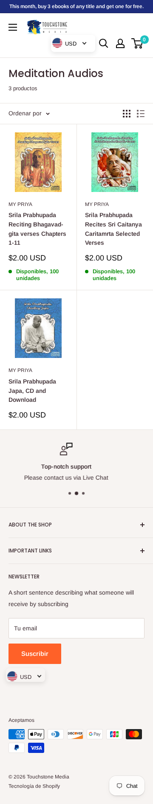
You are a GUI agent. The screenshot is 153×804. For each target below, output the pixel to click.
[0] (137, 43)
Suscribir (34, 653)
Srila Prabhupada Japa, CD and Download (32, 390)
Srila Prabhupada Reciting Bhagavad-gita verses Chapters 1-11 (37, 229)
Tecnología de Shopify (34, 786)
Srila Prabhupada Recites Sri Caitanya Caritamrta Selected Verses (113, 229)
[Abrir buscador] (103, 43)
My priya (20, 204)
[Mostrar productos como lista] (140, 113)
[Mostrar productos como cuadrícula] (126, 113)
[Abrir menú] (12, 27)
